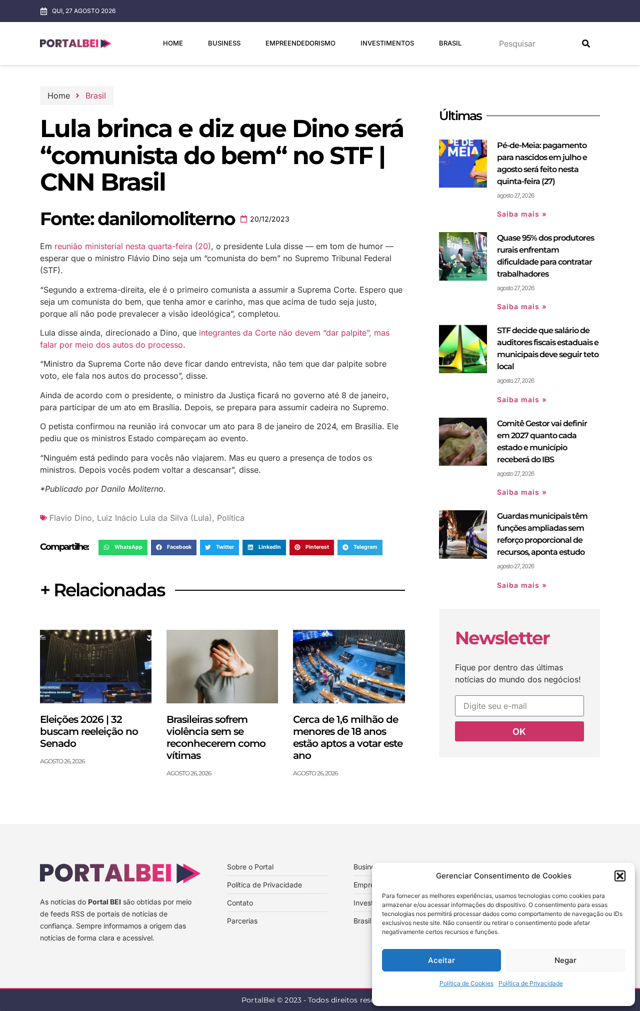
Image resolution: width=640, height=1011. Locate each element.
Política (230, 518)
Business (224, 43)
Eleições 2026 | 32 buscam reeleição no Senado (89, 731)
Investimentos (387, 43)
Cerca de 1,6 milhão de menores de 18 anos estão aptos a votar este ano (347, 737)
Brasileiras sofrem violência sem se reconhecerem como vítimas (216, 737)
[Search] (586, 44)
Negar (565, 960)
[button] (620, 876)
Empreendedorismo (301, 43)
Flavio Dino (71, 518)
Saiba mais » (522, 214)
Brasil (450, 43)
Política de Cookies (467, 983)
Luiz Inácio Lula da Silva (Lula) (154, 518)
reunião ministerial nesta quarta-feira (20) (132, 246)
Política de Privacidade (530, 983)
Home (173, 43)
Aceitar (441, 960)
